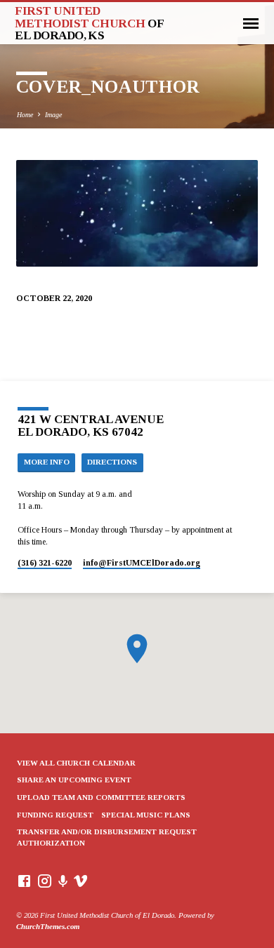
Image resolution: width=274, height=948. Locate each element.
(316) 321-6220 (45, 563)
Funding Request (55, 814)
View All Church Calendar (76, 763)
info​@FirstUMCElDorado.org (141, 563)
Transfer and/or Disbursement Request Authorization (107, 837)
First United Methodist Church (89, 23)
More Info (47, 462)
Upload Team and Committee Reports (101, 797)
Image (53, 115)
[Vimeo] (80, 881)
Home (25, 115)
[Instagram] (45, 881)
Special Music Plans (145, 814)
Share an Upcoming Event (74, 779)
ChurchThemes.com (47, 926)
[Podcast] (63, 882)
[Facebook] (24, 881)
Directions (112, 462)
